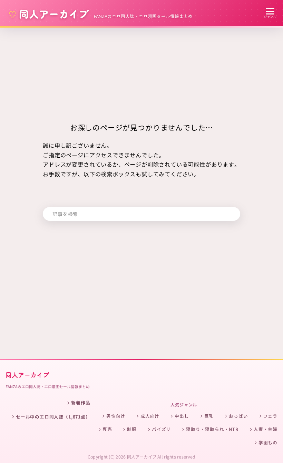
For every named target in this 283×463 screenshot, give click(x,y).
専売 (107, 429)
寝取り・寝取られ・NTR (212, 429)
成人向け (149, 416)
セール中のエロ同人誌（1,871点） (53, 416)
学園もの (267, 442)
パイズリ (161, 429)
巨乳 (209, 416)
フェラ (270, 416)
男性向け (115, 416)
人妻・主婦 (265, 429)
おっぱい (238, 416)
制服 (132, 429)
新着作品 (80, 402)
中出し (182, 416)
